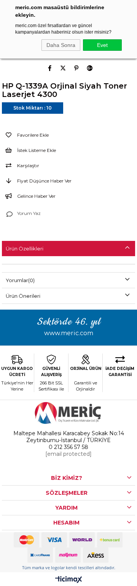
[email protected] (68, 453)
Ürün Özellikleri (24, 248)
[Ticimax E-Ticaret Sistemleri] (68, 580)
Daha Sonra (60, 45)
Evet (102, 45)
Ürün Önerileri (23, 296)
